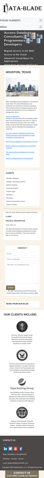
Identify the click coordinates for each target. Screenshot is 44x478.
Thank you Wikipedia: (12, 116)
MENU (3, 27)
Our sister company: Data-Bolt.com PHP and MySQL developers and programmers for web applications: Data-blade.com (20, 135)
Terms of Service (28, 293)
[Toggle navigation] (40, 20)
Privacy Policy (15, 293)
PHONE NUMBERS (10, 20)
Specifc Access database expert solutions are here (22, 141)
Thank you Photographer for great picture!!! (19, 158)
